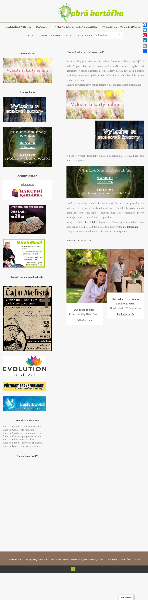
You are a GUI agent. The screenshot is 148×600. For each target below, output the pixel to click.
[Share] (144, 50)
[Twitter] (144, 30)
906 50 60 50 (91, 222)
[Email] (144, 45)
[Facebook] (73, 562)
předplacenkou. (131, 226)
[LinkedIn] (144, 40)
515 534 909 (90, 226)
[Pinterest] (144, 35)
